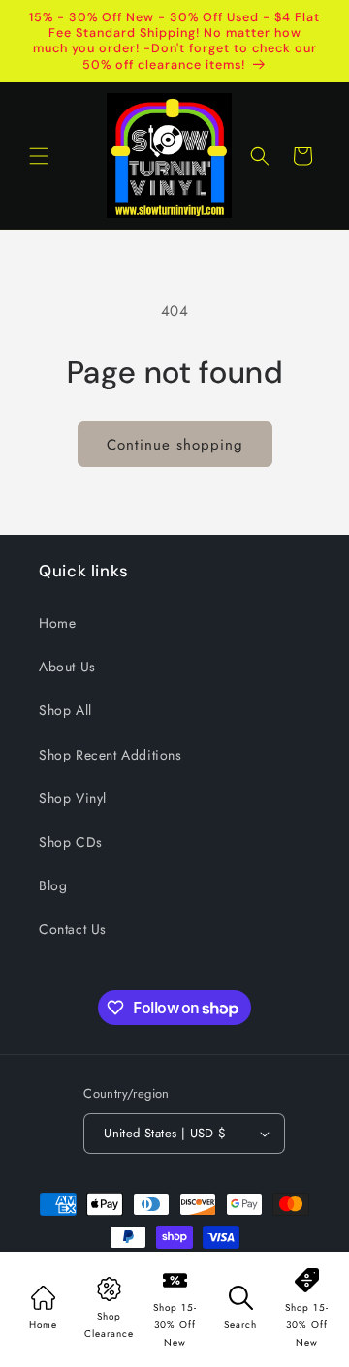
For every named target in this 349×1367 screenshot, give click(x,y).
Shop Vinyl (73, 798)
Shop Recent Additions (110, 754)
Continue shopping (175, 444)
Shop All (65, 710)
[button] (38, 156)
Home (57, 623)
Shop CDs (71, 842)
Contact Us (73, 929)
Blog (53, 885)
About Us (67, 666)
